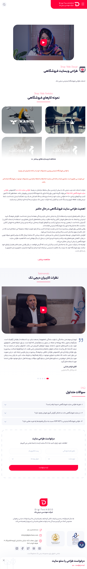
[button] (48, 377)
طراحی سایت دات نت (23, 190)
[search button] (4, 4)
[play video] (43, 310)
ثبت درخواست (43, 467)
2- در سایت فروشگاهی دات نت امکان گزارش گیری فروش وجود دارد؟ (58, 413)
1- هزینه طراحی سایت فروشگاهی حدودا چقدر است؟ (64, 404)
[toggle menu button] (82, 4)
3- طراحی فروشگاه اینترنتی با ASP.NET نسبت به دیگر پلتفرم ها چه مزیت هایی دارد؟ (52, 421)
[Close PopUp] (4, 560)
